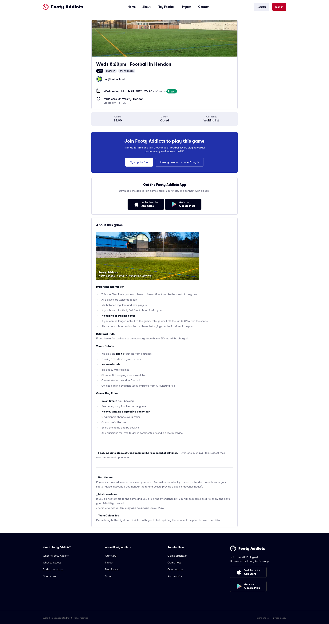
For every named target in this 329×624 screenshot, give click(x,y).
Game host (174, 562)
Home (132, 7)
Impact (186, 7)
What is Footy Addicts (56, 555)
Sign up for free (139, 162)
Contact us (49, 576)
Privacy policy (279, 618)
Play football (112, 569)
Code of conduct (53, 569)
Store (108, 576)
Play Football (166, 7)
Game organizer (177, 555)
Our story (111, 555)
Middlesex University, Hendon (124, 99)
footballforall (117, 79)
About (146, 7)
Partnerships (175, 576)
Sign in (279, 6)
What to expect (52, 562)
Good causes (175, 569)
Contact (203, 7)
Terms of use (262, 618)
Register (261, 6)
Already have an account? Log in (179, 162)
